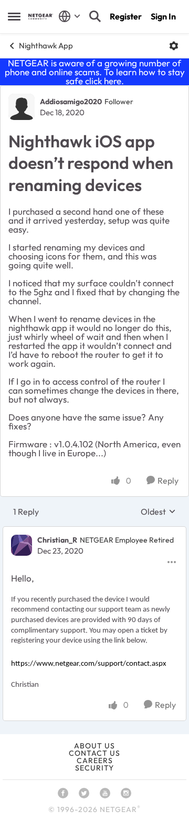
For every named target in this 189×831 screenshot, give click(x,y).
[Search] (95, 16)
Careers (95, 760)
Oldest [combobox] (158, 511)
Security (94, 768)
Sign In (163, 16)
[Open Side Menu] (14, 16)
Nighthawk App (46, 46)
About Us (94, 745)
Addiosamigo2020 (71, 101)
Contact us (94, 753)
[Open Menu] (173, 45)
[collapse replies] (94, 531)
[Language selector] (69, 16)
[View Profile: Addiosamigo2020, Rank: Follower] (21, 107)
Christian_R (57, 540)
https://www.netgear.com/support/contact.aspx (88, 664)
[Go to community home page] (40, 16)
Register (126, 16)
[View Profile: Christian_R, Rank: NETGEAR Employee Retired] (21, 545)
